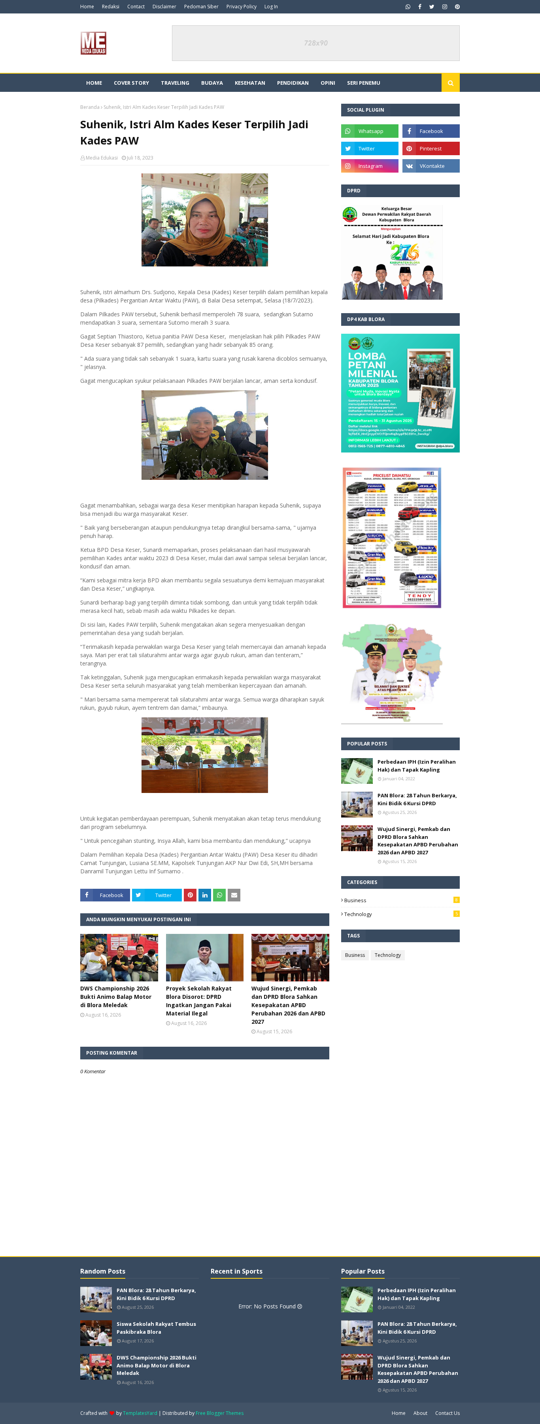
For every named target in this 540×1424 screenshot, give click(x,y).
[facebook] (419, 6)
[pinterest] (456, 6)
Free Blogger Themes (220, 1413)
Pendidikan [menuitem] (293, 82)
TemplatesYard (140, 1413)
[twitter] (431, 6)
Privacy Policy (242, 6)
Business (401, 900)
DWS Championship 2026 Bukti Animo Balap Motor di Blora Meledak (115, 997)
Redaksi (110, 6)
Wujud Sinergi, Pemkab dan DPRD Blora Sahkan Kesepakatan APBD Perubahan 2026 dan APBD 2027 (288, 1005)
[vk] (431, 166)
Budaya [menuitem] (212, 82)
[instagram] (444, 6)
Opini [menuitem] (328, 82)
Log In (271, 6)
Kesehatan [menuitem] (250, 82)
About (420, 1413)
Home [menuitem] (94, 82)
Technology (401, 914)
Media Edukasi (102, 157)
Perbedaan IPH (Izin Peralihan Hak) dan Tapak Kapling (417, 765)
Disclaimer (164, 6)
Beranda (90, 107)
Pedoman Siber (201, 6)
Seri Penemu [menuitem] (363, 82)
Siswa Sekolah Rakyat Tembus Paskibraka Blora (156, 1327)
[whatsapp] (408, 6)
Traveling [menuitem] (175, 82)
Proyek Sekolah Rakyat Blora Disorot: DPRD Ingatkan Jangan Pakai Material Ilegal (199, 1001)
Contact (136, 6)
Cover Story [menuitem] (131, 82)
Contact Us (447, 1413)
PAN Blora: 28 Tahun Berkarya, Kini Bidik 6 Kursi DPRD (417, 799)
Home (87, 6)
